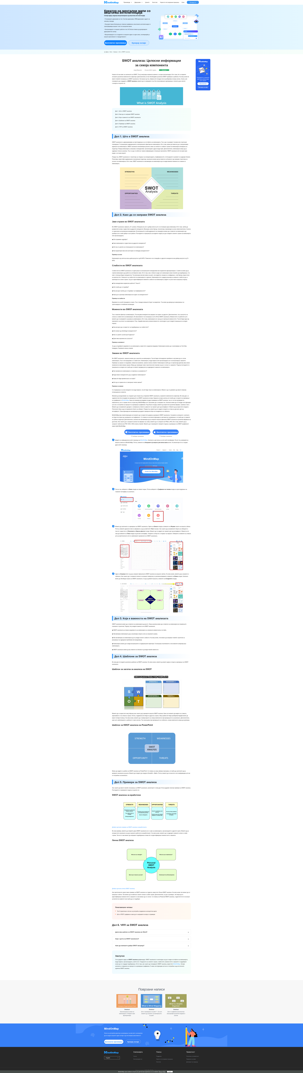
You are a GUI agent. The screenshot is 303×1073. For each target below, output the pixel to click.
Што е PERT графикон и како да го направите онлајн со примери (136, 914)
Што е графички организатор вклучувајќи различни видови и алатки (176, 1013)
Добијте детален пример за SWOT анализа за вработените (129, 827)
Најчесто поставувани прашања (169, 2)
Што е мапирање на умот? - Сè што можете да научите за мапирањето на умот (151, 1013)
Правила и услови (191, 1059)
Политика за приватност (192, 1056)
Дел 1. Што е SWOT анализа (123, 111)
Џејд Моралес (138, 70)
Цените (147, 2)
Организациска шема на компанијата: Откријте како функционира (127, 1013)
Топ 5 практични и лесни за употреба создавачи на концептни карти (137, 911)
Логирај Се (193, 2)
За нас (135, 1056)
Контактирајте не (137, 1059)
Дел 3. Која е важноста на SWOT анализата (128, 117)
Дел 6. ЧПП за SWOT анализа (124, 127)
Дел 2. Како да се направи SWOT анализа (127, 114)
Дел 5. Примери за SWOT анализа (125, 124)
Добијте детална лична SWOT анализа (123, 888)
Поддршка (159, 1056)
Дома (107, 52)
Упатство (154, 2)
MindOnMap (125, 400)
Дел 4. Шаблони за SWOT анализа (125, 120)
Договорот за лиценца (192, 1062)
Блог (183, 2)
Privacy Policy (162, 1071)
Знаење (115, 52)
